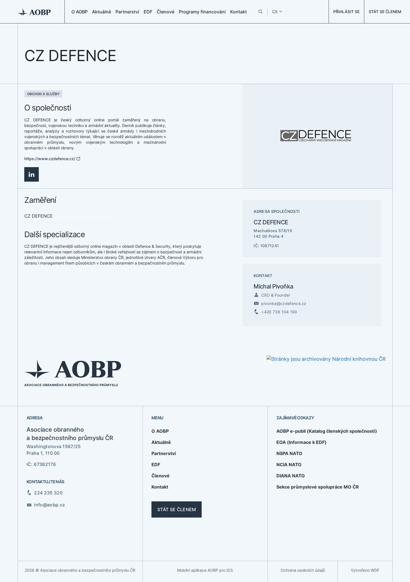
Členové (165, 12)
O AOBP (79, 12)
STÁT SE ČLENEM (385, 11)
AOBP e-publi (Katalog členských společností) (326, 431)
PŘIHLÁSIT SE (346, 11)
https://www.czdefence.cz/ (49, 158)
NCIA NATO (289, 464)
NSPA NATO (289, 453)
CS (275, 11)
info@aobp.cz (49, 505)
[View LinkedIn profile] (31, 174)
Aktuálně (101, 12)
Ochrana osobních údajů (303, 570)
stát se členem (176, 509)
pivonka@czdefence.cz (283, 303)
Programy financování (202, 12)
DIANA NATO (290, 475)
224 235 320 (48, 493)
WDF (375, 570)
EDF (148, 12)
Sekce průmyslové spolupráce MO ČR (317, 487)
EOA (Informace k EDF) (301, 442)
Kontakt (238, 12)
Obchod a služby (43, 94)
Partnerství (127, 12)
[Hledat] (260, 11)
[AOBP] (34, 11)
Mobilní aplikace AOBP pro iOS (205, 570)
